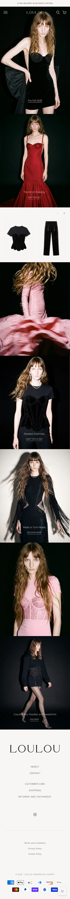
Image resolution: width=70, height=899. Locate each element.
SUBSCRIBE (34, 886)
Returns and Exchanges (35, 796)
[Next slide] (64, 213)
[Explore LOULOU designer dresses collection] (35, 160)
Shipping (35, 790)
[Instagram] (35, 814)
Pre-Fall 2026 (35, 100)
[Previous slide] (58, 213)
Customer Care (35, 783)
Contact (35, 773)
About (35, 766)
